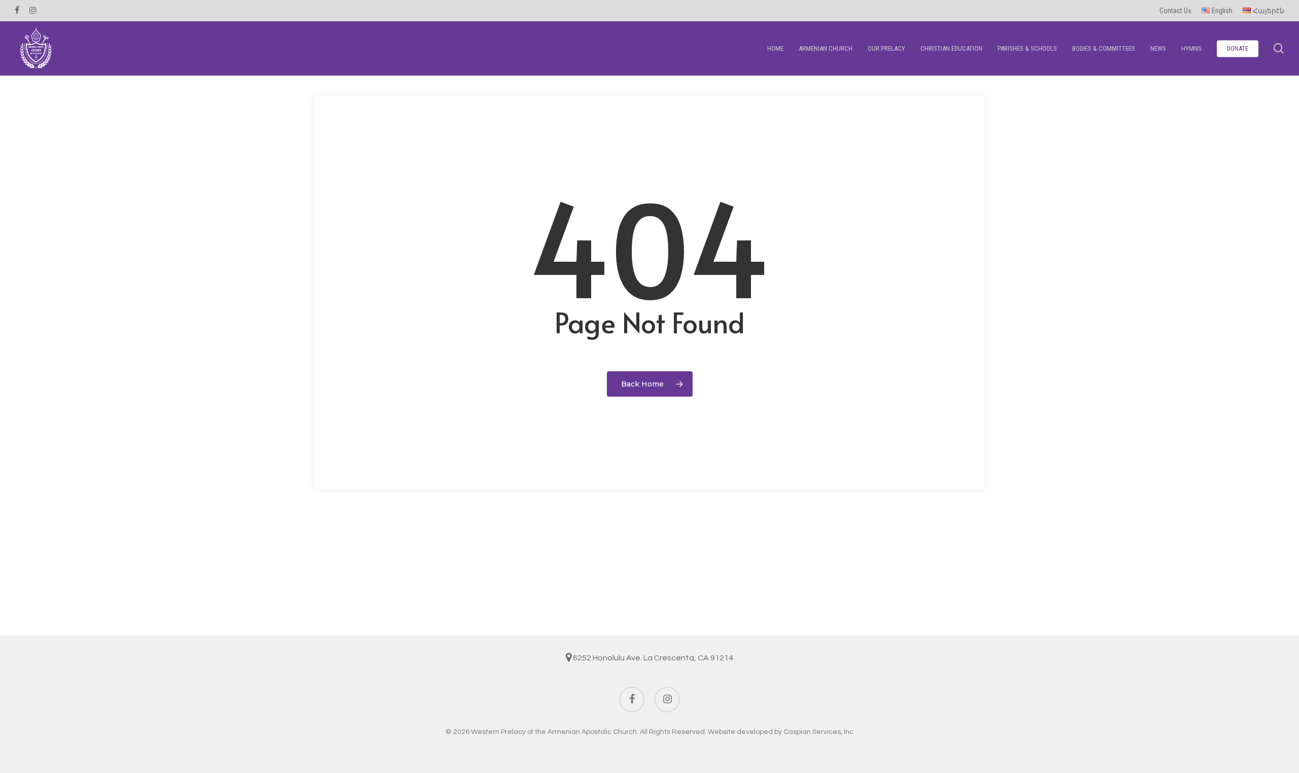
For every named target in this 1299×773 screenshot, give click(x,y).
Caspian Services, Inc (818, 731)
